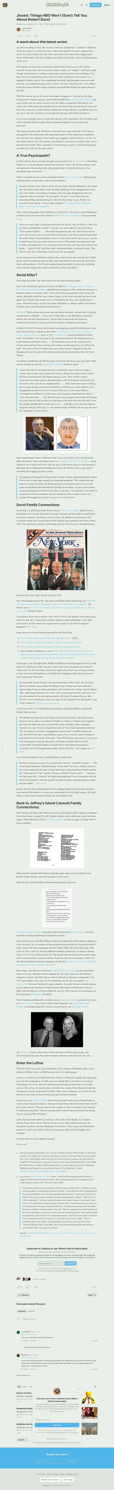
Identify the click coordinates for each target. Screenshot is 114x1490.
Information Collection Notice (56, 1432)
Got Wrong (74, 215)
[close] (78, 1389)
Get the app (67, 1480)
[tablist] (26, 1311)
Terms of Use (67, 1430)
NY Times (32, 627)
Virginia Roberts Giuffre (63, 970)
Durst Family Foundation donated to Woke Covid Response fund (50, 642)
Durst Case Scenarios (48, 703)
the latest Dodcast (73, 177)
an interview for (65, 461)
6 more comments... (23, 1375)
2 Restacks (42, 1279)
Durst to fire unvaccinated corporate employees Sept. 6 (46, 638)
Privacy (55, 1474)
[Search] (81, 5)
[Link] (13, 42)
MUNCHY (24, 1355)
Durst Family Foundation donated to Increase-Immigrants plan (50, 646)
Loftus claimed (40, 1100)
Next (91, 1295)
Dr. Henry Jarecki (54, 819)
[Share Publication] (86, 5)
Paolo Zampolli (27, 1003)
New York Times (79, 161)
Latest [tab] (25, 1387)
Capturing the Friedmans (81, 99)
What (59, 215)
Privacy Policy (73, 1432)
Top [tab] (19, 1387)
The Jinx (65, 215)
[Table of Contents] (2, 745)
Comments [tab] (22, 1311)
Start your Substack (51, 1480)
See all (21, 1440)
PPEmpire (36, 994)
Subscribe (96, 5)
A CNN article (61, 335)
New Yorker (38, 1176)
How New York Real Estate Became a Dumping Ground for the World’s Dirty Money (56, 602)
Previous (25, 1295)
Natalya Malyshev (68, 1000)
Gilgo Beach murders (52, 364)
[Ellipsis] (96, 1331)
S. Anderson (26, 1332)
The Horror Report (81, 461)
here (18, 219)
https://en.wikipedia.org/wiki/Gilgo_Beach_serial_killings (43, 1171)
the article (24, 1052)
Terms (62, 1474)
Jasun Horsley (27, 28)
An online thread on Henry (29, 932)
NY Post (41, 783)
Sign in (107, 5)
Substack (46, 1485)
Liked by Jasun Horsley (30, 1334)
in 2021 (46, 1176)
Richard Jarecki (78, 932)
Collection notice (72, 1474)
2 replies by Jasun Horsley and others (37, 1347)
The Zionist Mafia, (69, 510)
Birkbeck (20, 312)
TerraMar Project (80, 1006)
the (32, 1176)
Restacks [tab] (31, 1311)
